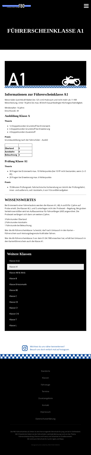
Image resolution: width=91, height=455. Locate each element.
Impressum (45, 412)
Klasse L (13, 325)
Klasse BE (13, 290)
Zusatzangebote (45, 398)
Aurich (49, 439)
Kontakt (45, 405)
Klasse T (13, 319)
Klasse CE (13, 302)
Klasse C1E (14, 313)
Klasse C (13, 296)
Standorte (45, 371)
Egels (54, 439)
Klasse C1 (13, 308)
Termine (45, 391)
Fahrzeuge (45, 384)
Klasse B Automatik (18, 284)
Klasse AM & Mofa (17, 272)
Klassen (45, 378)
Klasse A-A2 (14, 261)
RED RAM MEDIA (54, 445)
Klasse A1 (13, 266)
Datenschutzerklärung (45, 418)
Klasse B (13, 278)
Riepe (62, 439)
